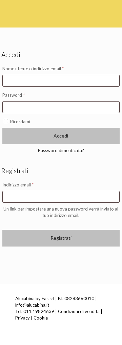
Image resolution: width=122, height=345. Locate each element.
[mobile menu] (113, 10)
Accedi (61, 136)
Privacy (22, 318)
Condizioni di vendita (79, 311)
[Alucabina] (39, 10)
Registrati (61, 238)
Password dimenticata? (61, 150)
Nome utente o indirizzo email (41, 68)
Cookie (41, 318)
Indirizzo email (26, 184)
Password (22, 95)
